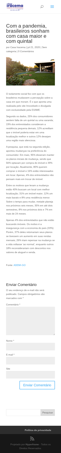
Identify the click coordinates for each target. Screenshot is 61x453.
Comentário (13, 304)
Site (8, 368)
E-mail (10, 354)
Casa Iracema (17, 47)
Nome (10, 340)
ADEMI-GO (20, 265)
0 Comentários (26, 51)
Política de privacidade (38, 430)
